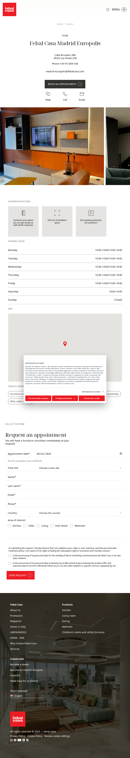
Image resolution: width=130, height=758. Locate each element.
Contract (15, 675)
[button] (65, 344)
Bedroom (67, 626)
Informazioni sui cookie (91, 392)
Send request (17, 575)
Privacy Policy (17, 736)
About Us (15, 610)
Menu (116, 9)
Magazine (15, 621)
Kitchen (66, 610)
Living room (68, 615)
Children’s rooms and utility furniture (83, 632)
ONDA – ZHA (17, 637)
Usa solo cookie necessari (38, 398)
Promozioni (16, 615)
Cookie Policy (35, 736)
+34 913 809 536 (69, 63)
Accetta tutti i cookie (92, 398)
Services (14, 648)
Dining (66, 621)
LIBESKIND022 (18, 632)
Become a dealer (19, 664)
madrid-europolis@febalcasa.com (65, 71)
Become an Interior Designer (26, 670)
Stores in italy (18, 626)
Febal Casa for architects (24, 681)
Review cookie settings (57, 736)
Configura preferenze (64, 398)
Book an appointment (62, 84)
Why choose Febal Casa (23, 643)
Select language (108, 9)
